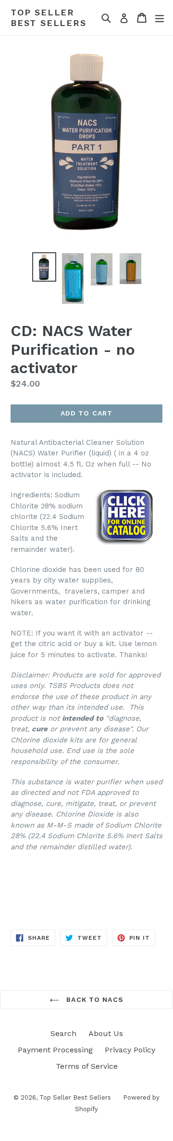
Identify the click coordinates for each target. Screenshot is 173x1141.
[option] (44, 267)
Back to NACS (94, 999)
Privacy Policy (130, 1049)
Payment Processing (55, 1049)
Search (63, 1033)
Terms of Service (87, 1066)
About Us (105, 1033)
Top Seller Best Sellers (48, 17)
